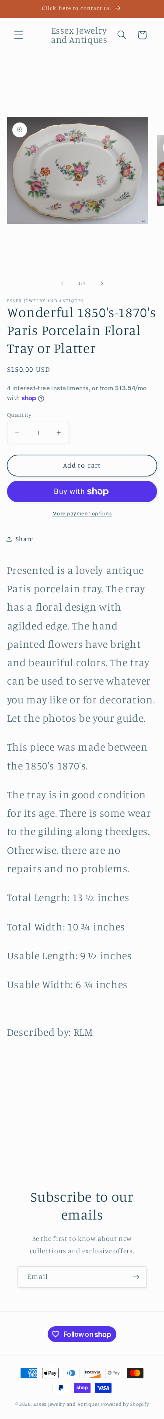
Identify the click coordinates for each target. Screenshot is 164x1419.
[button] (18, 35)
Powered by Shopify (125, 1404)
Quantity (19, 414)
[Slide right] (102, 283)
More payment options (82, 513)
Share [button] (24, 538)
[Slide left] (62, 283)
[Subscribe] (136, 1277)
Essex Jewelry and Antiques (66, 1404)
